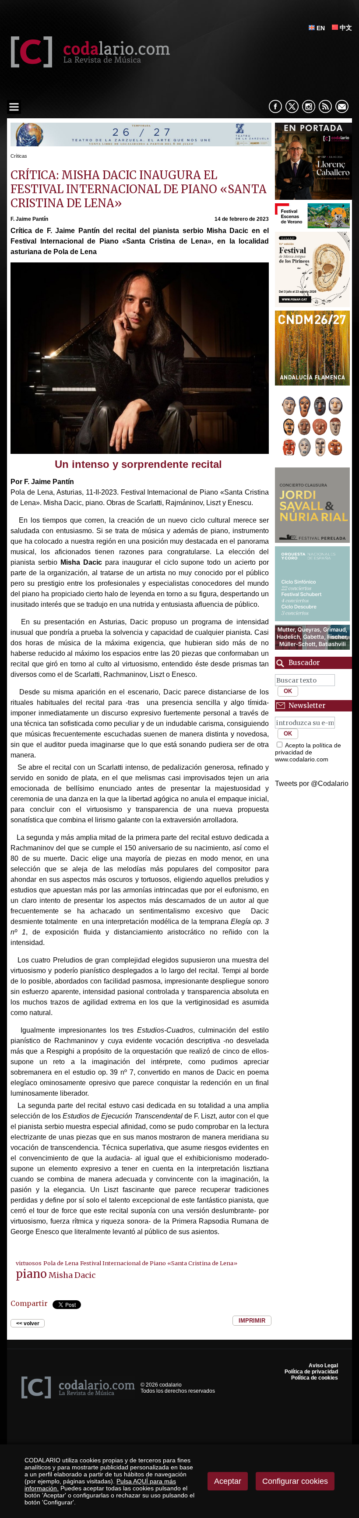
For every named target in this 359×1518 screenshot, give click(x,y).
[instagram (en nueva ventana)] (308, 106)
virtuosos (29, 1263)
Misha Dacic (72, 1275)
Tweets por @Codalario (311, 783)
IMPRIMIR (252, 1320)
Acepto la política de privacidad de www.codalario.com (308, 752)
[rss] (325, 106)
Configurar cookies (295, 1481)
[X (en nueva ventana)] (292, 106)
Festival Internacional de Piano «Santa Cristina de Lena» (158, 1263)
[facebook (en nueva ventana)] (275, 106)
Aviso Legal (323, 1365)
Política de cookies (314, 1378)
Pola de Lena (60, 1263)
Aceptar (227, 1481)
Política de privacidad (311, 1372)
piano (31, 1274)
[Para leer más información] (141, 144)
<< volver (27, 1323)
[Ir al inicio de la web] (88, 65)
